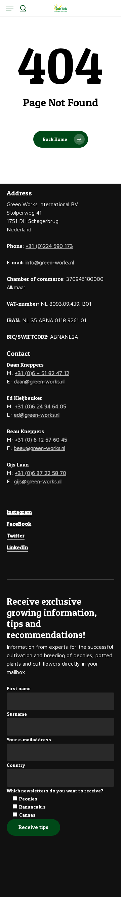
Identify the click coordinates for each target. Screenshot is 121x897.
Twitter (16, 535)
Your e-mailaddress (29, 739)
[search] (23, 8)
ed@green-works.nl (36, 415)
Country (16, 765)
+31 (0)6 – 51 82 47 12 (42, 373)
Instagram (19, 512)
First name (19, 688)
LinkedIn (17, 547)
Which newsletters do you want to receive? (55, 790)
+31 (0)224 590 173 (49, 246)
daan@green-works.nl (39, 381)
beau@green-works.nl (39, 448)
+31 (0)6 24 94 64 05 (40, 406)
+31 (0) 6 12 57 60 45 (41, 440)
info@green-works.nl (49, 262)
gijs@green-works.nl (38, 481)
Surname (17, 714)
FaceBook (19, 523)
